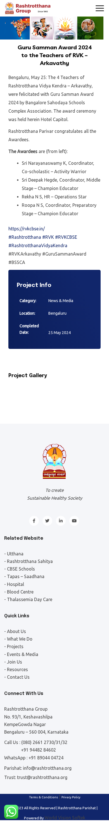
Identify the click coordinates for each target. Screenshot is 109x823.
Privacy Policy (70, 797)
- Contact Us (17, 677)
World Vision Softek (64, 817)
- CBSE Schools (19, 568)
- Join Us (13, 661)
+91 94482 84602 (38, 749)
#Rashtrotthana (24, 237)
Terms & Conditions (43, 797)
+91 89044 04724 (46, 757)
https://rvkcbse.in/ (26, 228)
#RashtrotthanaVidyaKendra (37, 245)
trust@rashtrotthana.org (42, 777)
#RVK (48, 237)
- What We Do (18, 638)
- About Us (15, 631)
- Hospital (14, 584)
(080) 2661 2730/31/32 (44, 742)
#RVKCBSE (66, 237)
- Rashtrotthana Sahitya (28, 561)
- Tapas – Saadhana (24, 576)
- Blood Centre (19, 591)
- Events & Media (21, 654)
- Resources (16, 669)
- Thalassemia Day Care (28, 599)
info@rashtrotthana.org (47, 768)
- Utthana (13, 553)
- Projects (13, 646)
